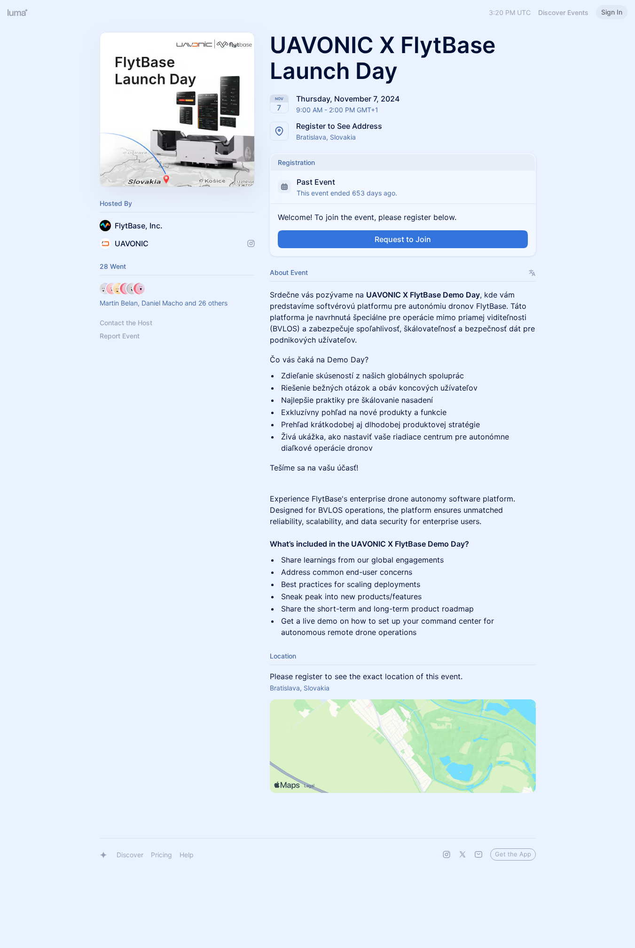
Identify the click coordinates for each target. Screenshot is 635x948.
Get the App (513, 854)
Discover (130, 855)
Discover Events (563, 12)
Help (187, 855)
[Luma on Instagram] (447, 854)
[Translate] (532, 272)
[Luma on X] (462, 854)
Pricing (161, 855)
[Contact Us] (478, 854)
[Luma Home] (18, 12)
